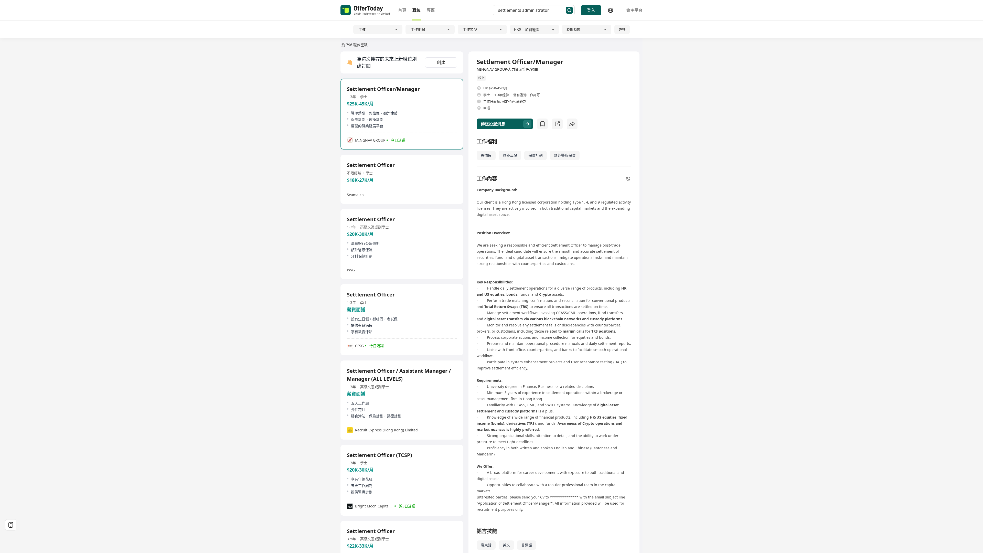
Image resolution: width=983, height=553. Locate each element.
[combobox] (532, 10)
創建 (441, 62)
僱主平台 (634, 10)
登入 (591, 10)
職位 (416, 10)
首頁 (402, 10)
